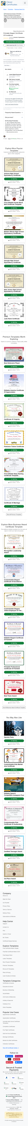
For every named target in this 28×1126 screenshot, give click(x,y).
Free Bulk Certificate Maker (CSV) (11, 951)
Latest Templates (7, 958)
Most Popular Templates (9, 962)
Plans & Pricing (6, 972)
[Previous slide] (5, 20)
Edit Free (15, 179)
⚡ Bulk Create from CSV (14, 45)
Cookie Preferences (14, 1103)
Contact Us (6, 927)
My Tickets (6, 937)
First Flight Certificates (8, 1030)
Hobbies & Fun (6, 1004)
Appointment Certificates (9, 1014)
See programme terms (12, 132)
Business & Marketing (8, 990)
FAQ (4, 930)
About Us (5, 895)
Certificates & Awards (8, 983)
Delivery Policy (6, 913)
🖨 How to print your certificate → (13, 89)
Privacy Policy (6, 906)
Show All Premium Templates (14, 514)
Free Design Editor (7, 955)
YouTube (17, 1059)
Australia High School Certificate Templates (11, 1022)
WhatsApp (14, 138)
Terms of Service (7, 909)
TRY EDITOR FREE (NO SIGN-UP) (14, 42)
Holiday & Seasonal (8, 1000)
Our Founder (6, 902)
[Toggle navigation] (25, 3)
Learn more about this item (11, 104)
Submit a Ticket (7, 934)
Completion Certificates (9, 1026)
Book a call (20, 138)
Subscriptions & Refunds (9, 916)
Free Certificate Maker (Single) (10, 948)
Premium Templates (8, 965)
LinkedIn (19, 1062)
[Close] (24, 1120)
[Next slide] (22, 20)
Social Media (6, 993)
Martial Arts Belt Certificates (10, 1040)
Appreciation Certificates (9, 1018)
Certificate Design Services (10, 941)
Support (5, 923)
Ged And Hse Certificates (9, 1033)
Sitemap (14, 1104)
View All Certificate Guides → (11, 1048)
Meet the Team (7, 899)
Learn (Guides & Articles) (9, 976)
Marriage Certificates (8, 1037)
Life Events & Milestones (9, 997)
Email (9, 138)
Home (4, 9)
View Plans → (7, 65)
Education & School (8, 986)
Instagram (19, 1056)
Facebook (9, 1056)
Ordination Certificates (8, 1043)
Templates (10, 9)
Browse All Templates (8, 969)
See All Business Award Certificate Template (14, 707)
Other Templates (7, 1007)
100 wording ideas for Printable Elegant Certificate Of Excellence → (14, 108)
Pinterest (10, 1062)
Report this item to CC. (19, 31)
